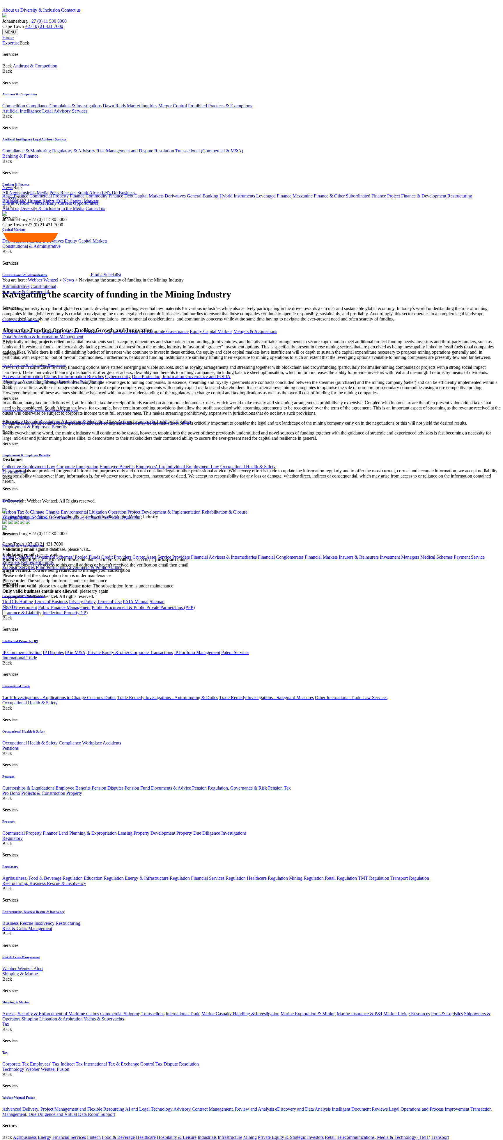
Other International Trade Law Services (351, 697)
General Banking (202, 195)
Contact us (71, 10)
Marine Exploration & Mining (308, 1013)
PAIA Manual (135, 601)
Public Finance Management (64, 607)
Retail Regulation (341, 878)
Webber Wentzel (43, 279)
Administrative (15, 286)
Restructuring (459, 195)
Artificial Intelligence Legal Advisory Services (44, 110)
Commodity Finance (104, 195)
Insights (28, 192)
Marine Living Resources (406, 1013)
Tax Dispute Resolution (177, 1063)
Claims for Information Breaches (74, 376)
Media (42, 192)
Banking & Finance (20, 156)
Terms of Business (51, 601)
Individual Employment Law (192, 466)
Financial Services (69, 1137)
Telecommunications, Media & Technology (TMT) (383, 1137)
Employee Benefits (117, 466)
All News (11, 192)
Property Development (154, 833)
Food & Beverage (118, 1137)
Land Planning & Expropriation (88, 833)
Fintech (94, 1137)
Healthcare (146, 1137)
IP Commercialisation (22, 652)
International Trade (19, 657)
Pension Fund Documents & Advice (158, 787)
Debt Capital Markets (144, 195)
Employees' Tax (150, 466)
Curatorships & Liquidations (28, 787)
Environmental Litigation (84, 512)
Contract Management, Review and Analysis (233, 1109)
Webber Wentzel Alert (22, 968)
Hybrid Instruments (237, 195)
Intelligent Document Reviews (360, 1109)
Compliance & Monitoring (26, 150)
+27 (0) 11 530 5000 (48, 21)
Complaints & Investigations (75, 105)
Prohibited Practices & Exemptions (220, 105)
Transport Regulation (409, 878)
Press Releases (62, 192)
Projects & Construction (43, 793)
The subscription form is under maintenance (120, 585)
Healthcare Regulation (267, 878)
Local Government (19, 607)
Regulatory (12, 838)
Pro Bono (11, 793)
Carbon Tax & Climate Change (31, 512)
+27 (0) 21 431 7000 (44, 26)
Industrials (207, 1137)
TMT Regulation (373, 878)
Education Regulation (104, 878)
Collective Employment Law (28, 466)
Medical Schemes (436, 557)
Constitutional (43, 286)
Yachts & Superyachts (104, 1018)
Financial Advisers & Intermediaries (224, 557)
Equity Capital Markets (211, 331)
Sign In (9, 606)
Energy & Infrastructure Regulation (157, 878)
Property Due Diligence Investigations (211, 833)
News (68, 279)
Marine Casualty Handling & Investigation (240, 1013)
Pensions (10, 748)
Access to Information (22, 376)
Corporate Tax (15, 1063)
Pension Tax (279, 787)
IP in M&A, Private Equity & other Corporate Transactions (119, 652)
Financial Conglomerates (281, 557)
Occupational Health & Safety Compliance (41, 742)
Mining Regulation (306, 878)
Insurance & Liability (21, 612)
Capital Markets (13, 229)
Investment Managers (399, 557)
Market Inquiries (142, 105)
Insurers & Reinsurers (359, 557)
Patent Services (235, 652)
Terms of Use (109, 601)
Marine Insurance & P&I (359, 1013)
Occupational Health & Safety (248, 466)
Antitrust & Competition (35, 65)
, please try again (34, 585)
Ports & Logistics (447, 1013)
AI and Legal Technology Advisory (158, 1109)
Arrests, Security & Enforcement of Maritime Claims (50, 1013)
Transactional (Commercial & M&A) (209, 150)
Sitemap (157, 601)
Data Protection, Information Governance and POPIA (181, 376)
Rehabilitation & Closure (224, 512)
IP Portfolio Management (197, 652)
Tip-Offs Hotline (17, 601)
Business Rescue (17, 923)
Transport (440, 1137)
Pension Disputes (107, 787)
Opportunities (85, 203)
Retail (330, 1137)
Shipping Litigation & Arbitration (52, 1018)
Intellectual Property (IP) (65, 612)
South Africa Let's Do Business (106, 192)
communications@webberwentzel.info (226, 564)
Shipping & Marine (20, 973)
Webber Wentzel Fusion (47, 1069)
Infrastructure (230, 1137)
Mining (250, 1137)
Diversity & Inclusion (40, 10)
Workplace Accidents (101, 742)
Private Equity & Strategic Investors (291, 1137)
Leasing (125, 833)
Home (8, 37)
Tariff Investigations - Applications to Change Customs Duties (59, 697)
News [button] (7, 187)
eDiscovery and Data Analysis (303, 1109)
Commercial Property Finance (56, 195)
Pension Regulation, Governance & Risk (229, 787)
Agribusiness (25, 1137)
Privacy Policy (82, 601)
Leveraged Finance (273, 195)
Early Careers (59, 203)
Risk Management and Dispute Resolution (135, 150)
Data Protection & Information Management (42, 336)
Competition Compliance (25, 105)
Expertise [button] (11, 42)
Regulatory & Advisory (73, 150)
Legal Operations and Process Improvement (429, 1109)
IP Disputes (53, 652)
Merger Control (172, 105)
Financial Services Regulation (218, 878)
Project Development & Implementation (164, 512)
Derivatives (175, 195)
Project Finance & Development (416, 195)
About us (10, 10)
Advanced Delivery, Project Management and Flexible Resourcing (63, 1109)
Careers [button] (9, 197)
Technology (13, 1069)
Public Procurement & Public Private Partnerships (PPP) (143, 607)
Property (74, 793)
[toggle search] (4, 231)
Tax (5, 1024)
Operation (117, 512)
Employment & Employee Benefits (34, 426)
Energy (44, 1137)
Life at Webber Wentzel (24, 203)
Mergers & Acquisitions (255, 331)
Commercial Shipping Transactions (132, 1013)
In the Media (72, 208)
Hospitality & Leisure (176, 1137)
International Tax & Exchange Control (119, 1063)
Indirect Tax (72, 1063)
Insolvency (44, 923)
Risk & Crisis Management (27, 928)
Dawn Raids (114, 105)
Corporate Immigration (77, 466)
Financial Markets (321, 557)
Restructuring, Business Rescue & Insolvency (44, 883)
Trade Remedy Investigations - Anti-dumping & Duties (167, 697)
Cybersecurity (118, 376)
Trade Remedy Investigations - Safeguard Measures (266, 697)
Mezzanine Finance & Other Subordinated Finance (339, 195)
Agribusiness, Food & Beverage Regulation (42, 878)
